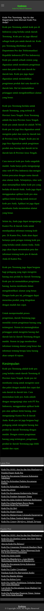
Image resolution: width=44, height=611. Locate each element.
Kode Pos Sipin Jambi (10, 555)
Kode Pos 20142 (8, 490)
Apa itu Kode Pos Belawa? (12, 544)
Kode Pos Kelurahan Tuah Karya (15, 486)
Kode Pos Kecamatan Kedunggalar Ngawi (19, 493)
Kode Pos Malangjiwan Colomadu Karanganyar (22, 515)
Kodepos (22, 6)
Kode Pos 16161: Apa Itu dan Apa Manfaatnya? (21, 469)
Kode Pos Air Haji (9, 508)
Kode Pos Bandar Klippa (12, 576)
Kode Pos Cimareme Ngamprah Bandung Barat (21, 547)
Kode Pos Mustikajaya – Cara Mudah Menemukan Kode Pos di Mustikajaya (17, 560)
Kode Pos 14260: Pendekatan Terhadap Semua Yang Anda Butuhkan (21, 583)
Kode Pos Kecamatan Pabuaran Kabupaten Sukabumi (19, 477)
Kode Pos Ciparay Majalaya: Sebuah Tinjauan (21, 521)
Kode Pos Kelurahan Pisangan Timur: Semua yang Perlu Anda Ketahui (20, 594)
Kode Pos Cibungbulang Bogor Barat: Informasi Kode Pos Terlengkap (17, 504)
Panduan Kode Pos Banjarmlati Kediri (17, 572)
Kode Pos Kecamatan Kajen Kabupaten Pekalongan (18, 565)
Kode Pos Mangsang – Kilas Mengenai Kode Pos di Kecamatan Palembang (20, 551)
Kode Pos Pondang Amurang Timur (16, 496)
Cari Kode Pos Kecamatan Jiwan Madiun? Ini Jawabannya (21, 589)
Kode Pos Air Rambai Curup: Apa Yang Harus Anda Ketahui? (21, 539)
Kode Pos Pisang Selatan (12, 511)
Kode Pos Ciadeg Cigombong (14, 569)
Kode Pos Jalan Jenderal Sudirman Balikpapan (21, 499)
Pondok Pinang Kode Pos (12, 473)
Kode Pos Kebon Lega (11, 579)
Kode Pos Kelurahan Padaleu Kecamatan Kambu (19, 482)
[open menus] (3, 5)
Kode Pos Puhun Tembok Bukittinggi (17, 518)
